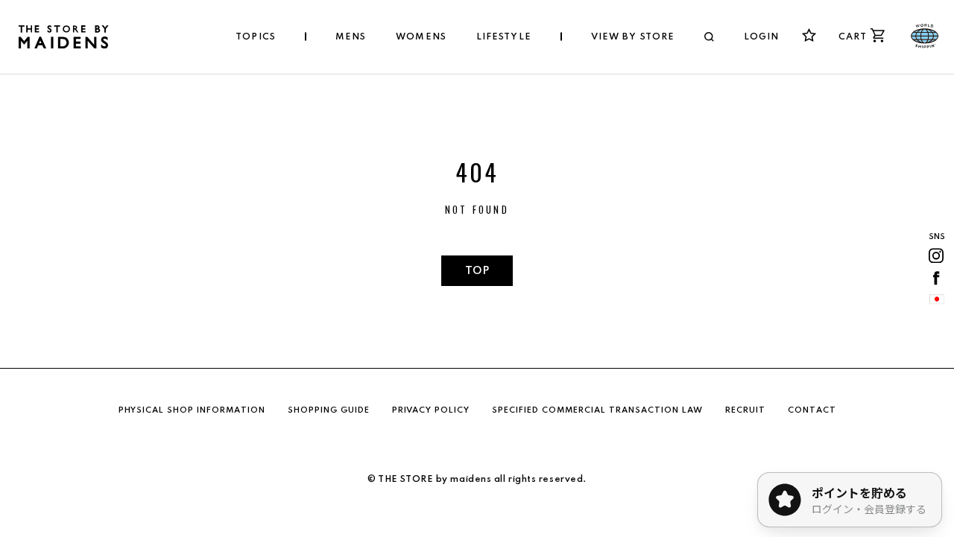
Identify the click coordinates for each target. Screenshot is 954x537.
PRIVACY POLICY (431, 410)
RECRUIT (745, 410)
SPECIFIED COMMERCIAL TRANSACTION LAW (597, 410)
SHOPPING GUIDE (329, 410)
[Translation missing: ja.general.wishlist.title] (809, 35)
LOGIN (762, 37)
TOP (477, 271)
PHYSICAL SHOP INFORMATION (192, 410)
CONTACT (812, 410)
